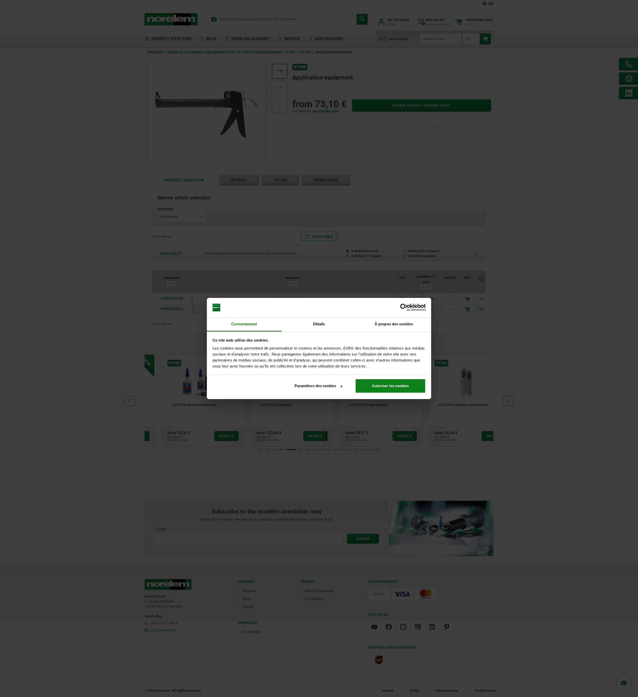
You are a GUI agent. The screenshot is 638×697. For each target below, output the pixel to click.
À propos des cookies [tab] (394, 324)
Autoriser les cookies (390, 386)
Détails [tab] (319, 324)
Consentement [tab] (244, 324)
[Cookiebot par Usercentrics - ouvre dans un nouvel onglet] (404, 307)
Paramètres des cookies (315, 386)
